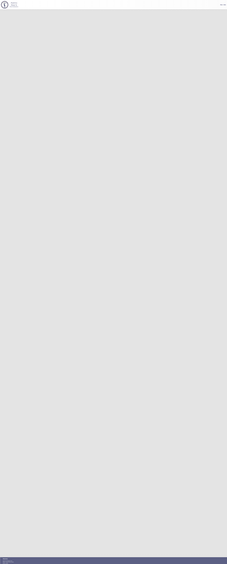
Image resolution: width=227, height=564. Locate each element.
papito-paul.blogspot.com (7, 560)
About (224, 4)
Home (221, 4)
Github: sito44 (5, 563)
